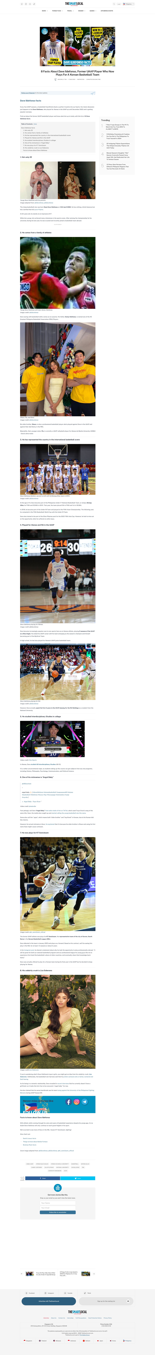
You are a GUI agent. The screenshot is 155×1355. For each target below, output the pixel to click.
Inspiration (80, 79)
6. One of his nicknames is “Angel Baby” (36, 143)
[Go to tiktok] (34, 4)
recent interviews (63, 1083)
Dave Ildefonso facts (28, 128)
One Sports (33, 760)
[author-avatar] (55, 80)
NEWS (44, 11)
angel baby (29, 1164)
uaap (65, 1170)
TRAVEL (69, 11)
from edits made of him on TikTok (56, 810)
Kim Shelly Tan (62, 79)
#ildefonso (33, 795)
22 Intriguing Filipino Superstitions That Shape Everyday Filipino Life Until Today (118, 146)
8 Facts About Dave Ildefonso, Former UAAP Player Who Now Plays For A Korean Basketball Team (77, 73)
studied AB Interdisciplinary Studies (43, 764)
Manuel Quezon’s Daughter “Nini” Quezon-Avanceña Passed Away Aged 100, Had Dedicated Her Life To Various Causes (118, 156)
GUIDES (92, 11)
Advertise (46, 1318)
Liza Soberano (33, 1070)
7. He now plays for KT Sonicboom (34, 145)
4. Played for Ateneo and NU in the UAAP (36, 138)
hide (35, 124)
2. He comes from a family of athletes (35, 133)
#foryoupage (51, 795)
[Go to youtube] (30, 4)
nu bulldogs (75, 1167)
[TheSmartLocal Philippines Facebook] (69, 1101)
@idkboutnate (26, 784)
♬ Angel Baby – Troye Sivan (31, 801)
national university (62, 1167)
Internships (70, 1318)
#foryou (40, 795)
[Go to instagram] (26, 4)
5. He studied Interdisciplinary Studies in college (39, 140)
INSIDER (80, 11)
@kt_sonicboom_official (37, 932)
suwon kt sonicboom (54, 1170)
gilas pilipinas (49, 1167)
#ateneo (70, 792)
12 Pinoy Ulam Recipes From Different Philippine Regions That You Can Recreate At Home (118, 167)
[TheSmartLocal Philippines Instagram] (77, 1101)
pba (83, 1167)
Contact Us (61, 1318)
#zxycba (25, 797)
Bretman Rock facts (29, 1145)
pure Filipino (39, 209)
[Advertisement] (57, 1245)
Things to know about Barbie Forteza (35, 1142)
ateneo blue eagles (42, 1164)
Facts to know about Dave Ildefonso (35, 150)
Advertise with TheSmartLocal (49, 1301)
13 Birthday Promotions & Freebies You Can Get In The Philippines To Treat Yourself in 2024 (118, 136)
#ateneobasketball (49, 792)
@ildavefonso (39, 203)
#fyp (44, 795)
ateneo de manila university (60, 1164)
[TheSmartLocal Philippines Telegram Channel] (85, 1101)
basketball (74, 1164)
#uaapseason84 (61, 792)
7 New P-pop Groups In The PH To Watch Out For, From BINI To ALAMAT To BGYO (117, 127)
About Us (53, 1318)
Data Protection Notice (95, 1318)
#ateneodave (60, 795)
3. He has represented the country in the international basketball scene (47, 135)
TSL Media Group (85, 1335)
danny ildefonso (36, 1167)
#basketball (26, 795)
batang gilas (85, 1164)
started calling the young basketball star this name (69, 813)
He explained (50, 824)
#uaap (67, 795)
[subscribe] (128, 1301)
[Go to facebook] (22, 4)
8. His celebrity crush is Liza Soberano (36, 148)
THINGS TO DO (56, 11)
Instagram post (29, 950)
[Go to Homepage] (74, 4)
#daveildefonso (38, 792)
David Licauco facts (29, 1138)
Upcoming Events (107, 11)
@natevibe (32, 806)
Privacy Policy (108, 1318)
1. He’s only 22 (28, 130)
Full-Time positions (81, 1318)
